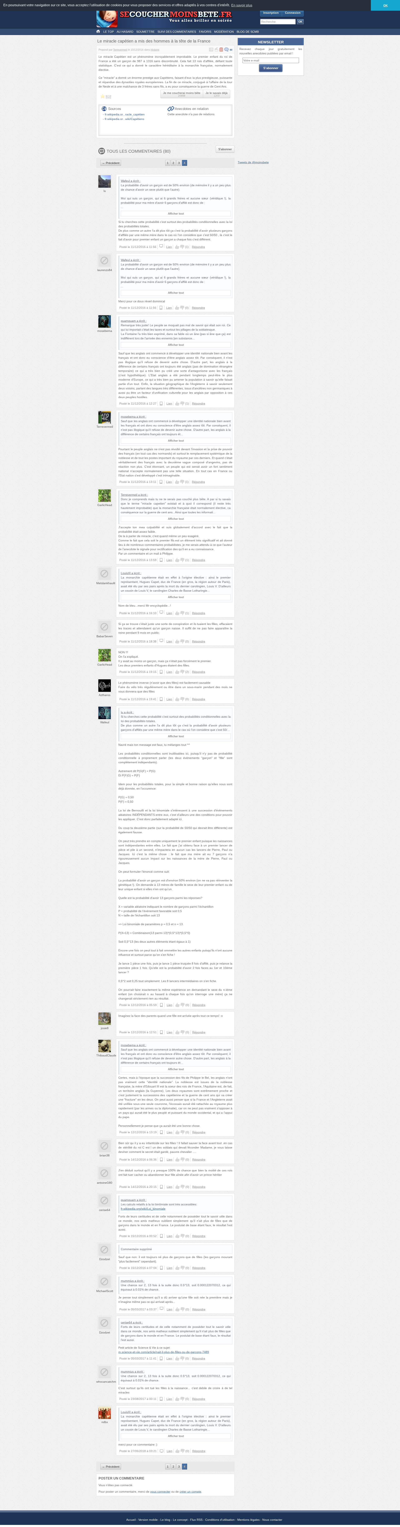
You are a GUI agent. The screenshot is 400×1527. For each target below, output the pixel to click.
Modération (224, 31)
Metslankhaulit (105, 583)
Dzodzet (104, 1259)
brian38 (105, 1155)
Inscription (271, 12)
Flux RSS (196, 1519)
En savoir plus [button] (241, 5)
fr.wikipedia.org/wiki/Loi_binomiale (143, 1208)
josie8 (105, 1028)
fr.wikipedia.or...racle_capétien (125, 114)
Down (182, 247)
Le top (108, 31)
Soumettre (145, 31)
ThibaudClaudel (106, 1055)
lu (105, 190)
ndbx (104, 1422)
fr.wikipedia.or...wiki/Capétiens (124, 119)
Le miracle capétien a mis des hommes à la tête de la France (153, 41)
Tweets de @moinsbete (253, 162)
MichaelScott (104, 1291)
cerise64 (104, 1210)
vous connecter (160, 1491)
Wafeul (125, 180)
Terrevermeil (120, 49)
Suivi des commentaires (177, 31)
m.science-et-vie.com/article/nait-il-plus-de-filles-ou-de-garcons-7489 (163, 1352)
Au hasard (125, 31)
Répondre (198, 247)
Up (177, 247)
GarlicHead (104, 505)
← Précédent (110, 163)
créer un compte (190, 1491)
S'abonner (225, 149)
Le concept (180, 1519)
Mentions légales (248, 1519)
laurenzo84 (104, 270)
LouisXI (126, 573)
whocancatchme (107, 1381)
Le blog (165, 1519)
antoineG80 (104, 1182)
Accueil (131, 1519)
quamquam (128, 320)
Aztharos (104, 695)
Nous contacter (272, 1519)
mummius (127, 1280)
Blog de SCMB (248, 31)
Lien (169, 247)
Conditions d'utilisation (220, 1519)
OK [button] (385, 5)
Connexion (293, 12)
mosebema (104, 330)
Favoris (205, 31)
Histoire (155, 49)
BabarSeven (104, 636)
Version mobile (148, 1519)
